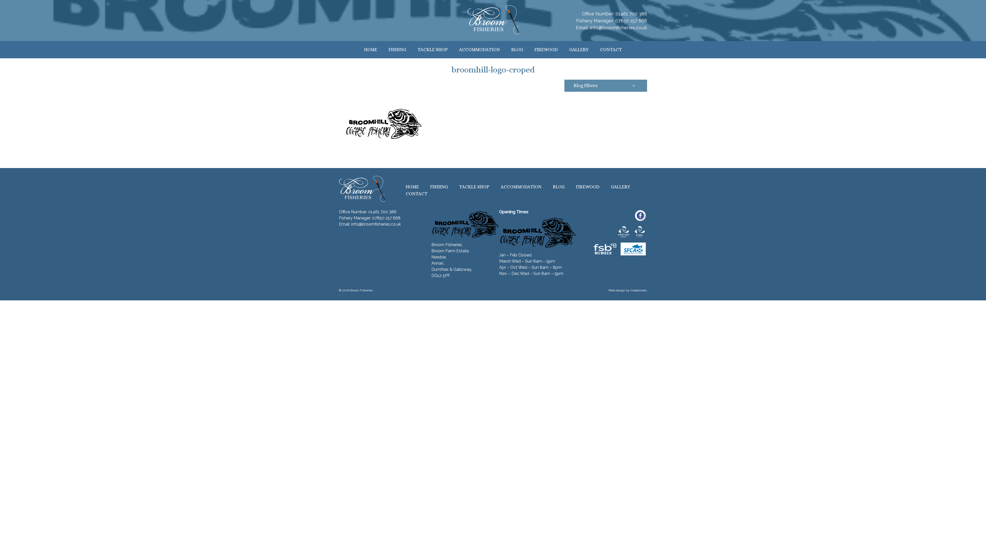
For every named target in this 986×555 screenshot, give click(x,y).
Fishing (397, 49)
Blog (517, 49)
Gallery (579, 49)
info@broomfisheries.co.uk (618, 27)
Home (370, 49)
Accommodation (479, 49)
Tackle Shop (433, 49)
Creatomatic (638, 290)
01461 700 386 (631, 13)
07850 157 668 (631, 20)
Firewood (546, 49)
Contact (611, 49)
